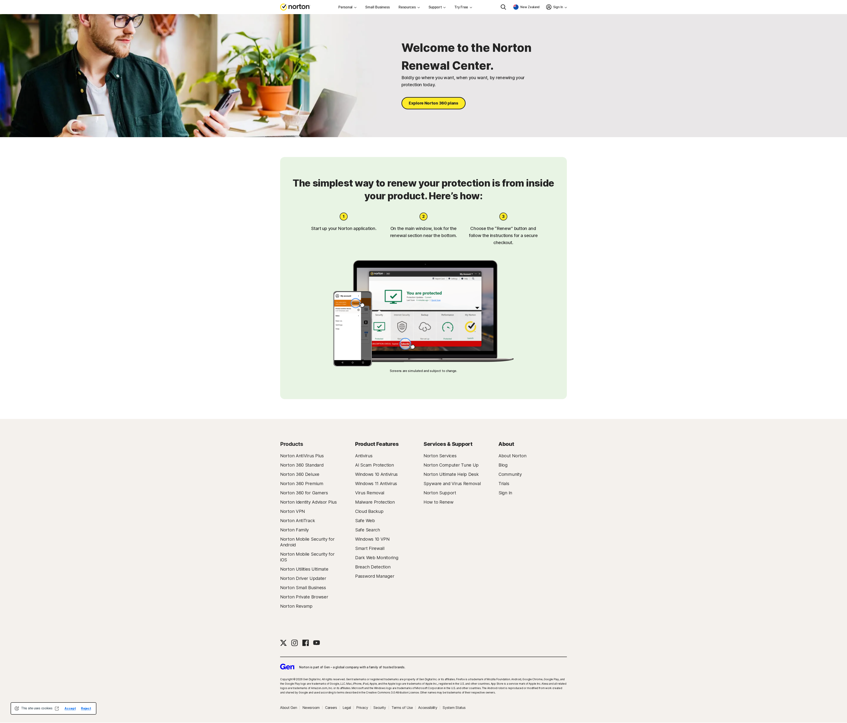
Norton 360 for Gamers (304, 492)
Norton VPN (292, 511)
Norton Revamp (296, 606)
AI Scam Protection (374, 465)
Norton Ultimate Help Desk (451, 474)
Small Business (377, 7)
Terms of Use (402, 707)
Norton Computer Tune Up (451, 465)
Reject (86, 708)
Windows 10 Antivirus (376, 474)
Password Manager (374, 576)
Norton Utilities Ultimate (304, 569)
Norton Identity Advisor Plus (308, 502)
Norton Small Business (303, 587)
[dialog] (53, 708)
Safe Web (365, 520)
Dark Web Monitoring (376, 557)
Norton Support (440, 492)
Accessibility (427, 707)
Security (379, 707)
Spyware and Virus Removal (452, 483)
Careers (331, 707)
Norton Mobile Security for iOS (307, 556)
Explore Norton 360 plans (433, 103)
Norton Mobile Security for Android (307, 541)
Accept (70, 708)
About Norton (512, 455)
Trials (503, 483)
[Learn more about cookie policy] (56, 708)
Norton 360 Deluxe (299, 474)
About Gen (288, 707)
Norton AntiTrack (297, 520)
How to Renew (438, 502)
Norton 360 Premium (301, 483)
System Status (454, 707)
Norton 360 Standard (301, 465)
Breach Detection (372, 567)
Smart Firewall (369, 548)
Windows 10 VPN (372, 539)
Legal (347, 707)
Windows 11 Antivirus (376, 483)
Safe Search (367, 529)
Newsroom (311, 707)
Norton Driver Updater (303, 578)
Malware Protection (375, 502)
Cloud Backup (369, 511)
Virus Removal (369, 492)
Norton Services (440, 455)
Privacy (362, 707)
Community (510, 474)
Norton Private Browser (304, 597)
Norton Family (294, 529)
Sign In (505, 492)
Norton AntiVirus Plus (302, 455)
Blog (503, 465)
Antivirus (363, 455)
